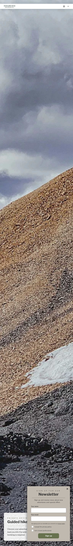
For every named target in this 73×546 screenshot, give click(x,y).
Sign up (48, 536)
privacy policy (61, 523)
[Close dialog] (67, 489)
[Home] (9, 6)
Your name (34, 506)
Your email (34, 515)
